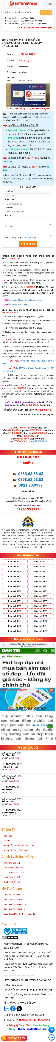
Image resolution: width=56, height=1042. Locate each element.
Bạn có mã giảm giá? (20, 237)
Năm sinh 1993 (40, 616)
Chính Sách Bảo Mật (12, 882)
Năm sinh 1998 (14, 631)
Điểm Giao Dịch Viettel (13, 899)
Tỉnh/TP (9, 208)
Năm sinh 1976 (14, 576)
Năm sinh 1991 (40, 611)
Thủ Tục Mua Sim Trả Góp (15, 872)
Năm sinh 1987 (40, 601)
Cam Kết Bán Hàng (12, 863)
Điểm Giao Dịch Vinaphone (15, 904)
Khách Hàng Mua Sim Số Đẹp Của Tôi (20, 914)
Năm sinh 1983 (40, 591)
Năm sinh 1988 (14, 606)
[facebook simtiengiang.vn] (51, 1030)
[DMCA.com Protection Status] (9, 937)
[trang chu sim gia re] (23, 3)
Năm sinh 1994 (14, 621)
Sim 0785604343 (37, 441)
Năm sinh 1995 (40, 621)
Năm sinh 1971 (40, 561)
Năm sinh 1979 (40, 581)
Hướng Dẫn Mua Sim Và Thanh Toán (19, 845)
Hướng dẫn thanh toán (17, 304)
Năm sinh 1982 (14, 591)
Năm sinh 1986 (14, 601)
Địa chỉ (8, 215)
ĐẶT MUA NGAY (28, 244)
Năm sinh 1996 (14, 626)
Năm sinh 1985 (40, 596)
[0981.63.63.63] (51, 1037)
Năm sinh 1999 (40, 631)
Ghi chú (8, 226)
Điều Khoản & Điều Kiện (14, 868)
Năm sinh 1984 (14, 596)
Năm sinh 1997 (40, 626)
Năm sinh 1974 (14, 571)
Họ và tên (9, 191)
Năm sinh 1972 (14, 566)
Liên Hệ (7, 841)
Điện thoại (10, 199)
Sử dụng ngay (30, 237)
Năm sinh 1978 (14, 581)
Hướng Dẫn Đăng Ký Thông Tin (17, 850)
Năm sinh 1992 (14, 616)
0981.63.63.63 (16, 1038)
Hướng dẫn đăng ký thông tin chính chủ (24, 300)
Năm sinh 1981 (40, 586)
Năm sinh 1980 (14, 586)
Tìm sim (47, 12)
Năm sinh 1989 (40, 606)
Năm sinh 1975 (40, 571)
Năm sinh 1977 (40, 576)
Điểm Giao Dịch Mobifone (14, 909)
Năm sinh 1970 (14, 561)
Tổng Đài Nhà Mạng (12, 895)
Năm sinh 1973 (40, 566)
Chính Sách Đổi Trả (12, 877)
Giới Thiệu (8, 836)
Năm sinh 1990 (14, 611)
